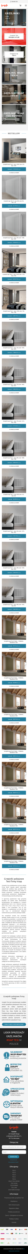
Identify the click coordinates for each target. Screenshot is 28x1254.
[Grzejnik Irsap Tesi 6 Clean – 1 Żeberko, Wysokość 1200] (14, 817)
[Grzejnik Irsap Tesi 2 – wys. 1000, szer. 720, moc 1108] (14, 303)
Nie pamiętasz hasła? (13, 1162)
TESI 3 (14, 1172)
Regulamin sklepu (14, 1208)
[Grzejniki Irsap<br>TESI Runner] (14, 114)
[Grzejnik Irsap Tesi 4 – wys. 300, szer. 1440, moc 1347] (14, 230)
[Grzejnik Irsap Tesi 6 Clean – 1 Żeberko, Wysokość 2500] (14, 633)
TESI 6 (14, 1179)
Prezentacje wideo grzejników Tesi (14, 1197)
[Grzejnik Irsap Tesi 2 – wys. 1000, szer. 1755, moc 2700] (14, 266)
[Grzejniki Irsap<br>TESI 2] (14, 17)
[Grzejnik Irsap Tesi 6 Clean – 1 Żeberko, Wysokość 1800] (14, 743)
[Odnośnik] (4, 5)
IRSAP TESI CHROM (14, 1181)
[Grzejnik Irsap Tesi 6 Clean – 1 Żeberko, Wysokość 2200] (14, 670)
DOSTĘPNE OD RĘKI (14, 1189)
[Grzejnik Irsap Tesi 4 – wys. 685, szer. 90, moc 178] (14, 193)
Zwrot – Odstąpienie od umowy (14, 1215)
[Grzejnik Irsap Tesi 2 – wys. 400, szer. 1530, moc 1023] (14, 560)
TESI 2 (14, 1170)
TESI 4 (14, 1174)
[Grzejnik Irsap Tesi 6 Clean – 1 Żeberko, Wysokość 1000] (14, 853)
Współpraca (14, 1201)
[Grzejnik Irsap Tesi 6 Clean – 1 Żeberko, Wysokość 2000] (14, 707)
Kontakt (14, 1222)
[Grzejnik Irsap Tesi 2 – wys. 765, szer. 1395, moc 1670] (14, 340)
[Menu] (26, 5)
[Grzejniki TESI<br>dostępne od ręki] (14, 36)
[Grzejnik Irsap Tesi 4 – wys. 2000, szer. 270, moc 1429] (14, 156)
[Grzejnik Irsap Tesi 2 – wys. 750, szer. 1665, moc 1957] (14, 376)
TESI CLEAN (14, 1183)
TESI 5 (14, 1177)
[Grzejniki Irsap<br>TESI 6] (14, 94)
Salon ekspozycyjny (14, 1204)
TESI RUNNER (14, 1185)
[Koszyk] (20, 5)
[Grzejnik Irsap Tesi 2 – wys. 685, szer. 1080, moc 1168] (14, 450)
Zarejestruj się (13, 1159)
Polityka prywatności (14, 1212)
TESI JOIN (14, 1187)
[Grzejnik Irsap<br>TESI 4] (14, 74)
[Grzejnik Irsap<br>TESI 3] (14, 54)
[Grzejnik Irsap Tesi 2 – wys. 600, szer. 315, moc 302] (14, 486)
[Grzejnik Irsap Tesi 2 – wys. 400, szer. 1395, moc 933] (14, 597)
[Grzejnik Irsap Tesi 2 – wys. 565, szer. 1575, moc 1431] (14, 523)
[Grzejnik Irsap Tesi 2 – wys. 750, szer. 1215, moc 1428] (14, 413)
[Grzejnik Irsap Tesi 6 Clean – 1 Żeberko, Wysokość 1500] (14, 780)
